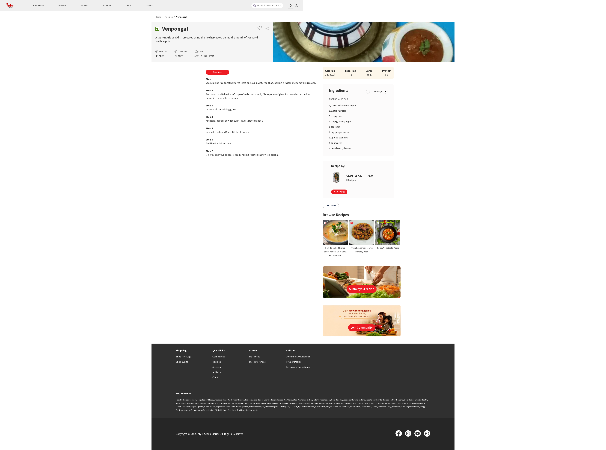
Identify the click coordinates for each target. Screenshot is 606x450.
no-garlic (348, 403)
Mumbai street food (336, 403)
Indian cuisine (251, 400)
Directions (217, 72)
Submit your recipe (361, 289)
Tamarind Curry (384, 406)
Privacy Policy (293, 362)
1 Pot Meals (330, 205)
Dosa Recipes (303, 403)
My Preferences (257, 362)
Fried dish (219, 410)
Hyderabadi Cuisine (306, 406)
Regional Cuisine (418, 403)
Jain (399, 403)
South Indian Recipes (225, 403)
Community (38, 5)
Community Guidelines (298, 356)
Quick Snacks (336, 400)
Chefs (128, 5)
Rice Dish (293, 406)
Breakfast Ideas (220, 400)
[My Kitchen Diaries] (14, 5)
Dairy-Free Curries (242, 403)
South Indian (355, 406)
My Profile (254, 356)
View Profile (339, 191)
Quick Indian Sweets (412, 400)
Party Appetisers (229, 410)
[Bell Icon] (290, 5)
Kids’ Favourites (290, 400)
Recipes (62, 5)
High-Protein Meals (205, 400)
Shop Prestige (183, 356)
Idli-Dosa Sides (193, 403)
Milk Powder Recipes (381, 400)
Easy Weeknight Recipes (273, 400)
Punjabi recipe (332, 406)
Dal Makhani (344, 406)
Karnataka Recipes (256, 406)
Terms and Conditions (298, 367)
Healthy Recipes (182, 400)
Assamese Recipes (189, 410)
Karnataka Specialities (318, 403)
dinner (260, 400)
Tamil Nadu (366, 406)
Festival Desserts (396, 400)
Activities (107, 5)
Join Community (362, 327)
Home (158, 17)
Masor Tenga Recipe (206, 410)
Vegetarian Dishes (305, 400)
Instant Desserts (365, 400)
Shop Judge (182, 362)
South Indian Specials (239, 406)
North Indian (320, 406)
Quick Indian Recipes (235, 400)
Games (149, 5)
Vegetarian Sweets (350, 400)
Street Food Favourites (288, 403)
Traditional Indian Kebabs (247, 410)
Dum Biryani (284, 406)
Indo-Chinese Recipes (321, 400)
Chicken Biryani (271, 406)
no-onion (357, 403)
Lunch (374, 406)
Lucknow (193, 400)
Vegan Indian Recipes (269, 403)
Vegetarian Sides (223, 406)
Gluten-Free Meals (183, 406)
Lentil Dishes (255, 403)
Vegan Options (197, 406)
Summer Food (209, 406)
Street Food (406, 403)
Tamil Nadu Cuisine (208, 403)
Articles (84, 5)
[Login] (296, 5)
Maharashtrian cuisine (387, 403)
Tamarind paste (398, 406)
